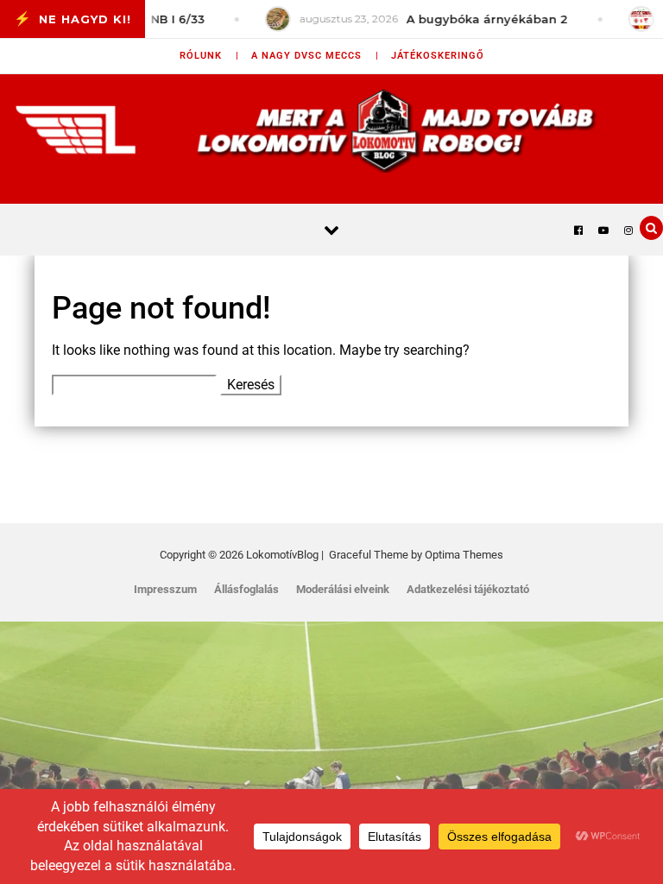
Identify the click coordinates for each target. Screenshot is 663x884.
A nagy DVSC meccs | (315, 55)
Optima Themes (464, 554)
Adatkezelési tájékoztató (468, 589)
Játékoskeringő (437, 55)
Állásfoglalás (246, 589)
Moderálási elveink (342, 589)
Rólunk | (209, 55)
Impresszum (165, 589)
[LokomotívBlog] (331, 130)
